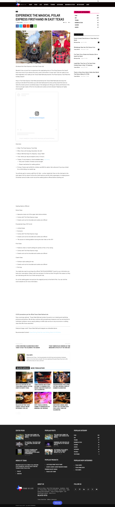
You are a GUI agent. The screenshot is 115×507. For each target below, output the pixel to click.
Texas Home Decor (80, 467)
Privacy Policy (43, 490)
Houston (19, 473)
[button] (98, 1)
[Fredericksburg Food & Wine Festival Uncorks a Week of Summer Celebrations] (61, 377)
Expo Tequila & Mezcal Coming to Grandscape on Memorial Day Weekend (42, 406)
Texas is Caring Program (57, 491)
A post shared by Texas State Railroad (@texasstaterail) (37, 138)
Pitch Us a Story (42, 488)
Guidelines (62, 488)
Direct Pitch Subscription (53, 488)
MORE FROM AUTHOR (38, 368)
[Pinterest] (24, 26)
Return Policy (62, 490)
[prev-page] (17, 413)
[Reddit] (88, 489)
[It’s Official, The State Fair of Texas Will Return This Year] (20, 444)
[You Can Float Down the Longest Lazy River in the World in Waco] (20, 436)
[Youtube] (96, 489)
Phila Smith (20, 22)
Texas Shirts (32, 332)
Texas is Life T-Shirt (51, 471)
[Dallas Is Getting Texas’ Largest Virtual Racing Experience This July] (24, 398)
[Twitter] (20, 26)
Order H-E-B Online (55, 332)
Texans (52, 4)
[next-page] (19, 413)
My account (80, 4)
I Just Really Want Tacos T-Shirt (54, 464)
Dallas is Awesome (52, 499)
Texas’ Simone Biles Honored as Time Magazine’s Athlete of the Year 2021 (59, 346)
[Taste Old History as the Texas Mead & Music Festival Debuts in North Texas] (24, 377)
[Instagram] (79, 489)
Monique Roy (77, 42)
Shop (30, 4)
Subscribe (58, 503)
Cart (87, 4)
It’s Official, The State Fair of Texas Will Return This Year (33, 443)
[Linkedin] (84, 489)
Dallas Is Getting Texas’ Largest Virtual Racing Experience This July (23, 406)
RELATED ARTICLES (23, 368)
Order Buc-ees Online (43, 332)
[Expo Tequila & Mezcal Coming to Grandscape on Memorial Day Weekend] (42, 398)
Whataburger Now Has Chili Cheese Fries (84, 47)
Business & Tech (70, 4)
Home (17, 9)
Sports (46, 4)
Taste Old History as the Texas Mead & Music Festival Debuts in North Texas (24, 386)
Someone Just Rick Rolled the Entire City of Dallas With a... (61, 443)
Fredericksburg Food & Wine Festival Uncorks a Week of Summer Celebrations (61, 386)
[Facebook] (17, 26)
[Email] (31, 26)
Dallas (19, 471)
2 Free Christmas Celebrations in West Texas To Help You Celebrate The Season (28, 346)
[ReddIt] (28, 26)
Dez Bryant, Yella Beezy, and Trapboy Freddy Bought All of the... (61, 451)
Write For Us (52, 493)
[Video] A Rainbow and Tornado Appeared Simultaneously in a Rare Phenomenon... (32, 451)
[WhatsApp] (35, 26)
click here (46, 159)
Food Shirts (78, 470)
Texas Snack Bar (42, 499)
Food (35, 4)
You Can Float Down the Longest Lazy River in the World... (32, 436)
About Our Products (53, 490)
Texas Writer (77, 49)
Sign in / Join (18, 1)
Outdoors (60, 4)
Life (40, 4)
